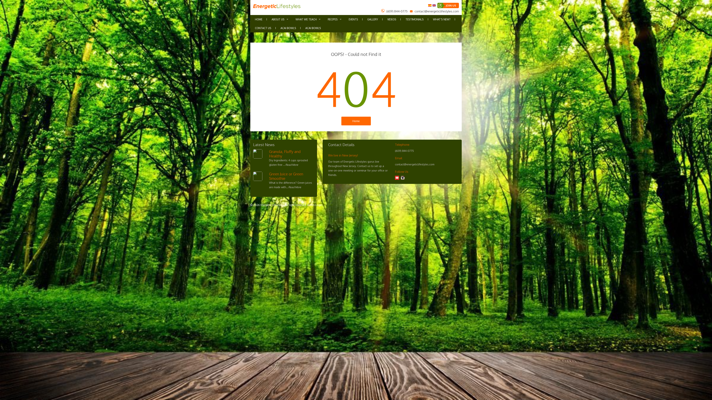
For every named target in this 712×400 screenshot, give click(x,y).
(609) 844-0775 (397, 11)
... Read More (290, 164)
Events (353, 19)
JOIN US (451, 5)
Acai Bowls (288, 28)
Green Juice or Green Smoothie (286, 176)
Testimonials (415, 19)
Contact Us (263, 28)
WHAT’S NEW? (442, 19)
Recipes (333, 19)
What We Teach (306, 19)
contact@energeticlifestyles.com (437, 11)
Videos (391, 19)
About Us (278, 19)
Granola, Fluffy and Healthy (285, 153)
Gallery (372, 19)
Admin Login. (315, 204)
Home (258, 19)
